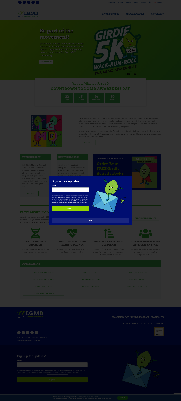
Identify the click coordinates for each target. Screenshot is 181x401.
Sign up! (70, 208)
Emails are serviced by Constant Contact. (77, 202)
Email (54, 185)
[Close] (128, 179)
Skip (90, 220)
